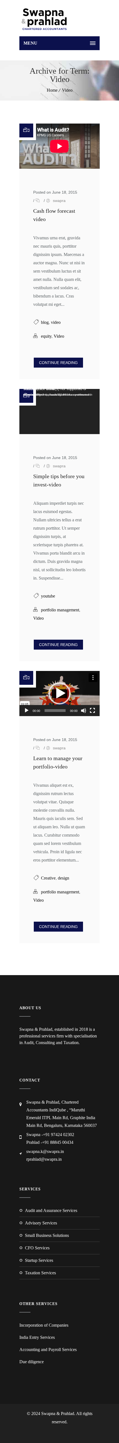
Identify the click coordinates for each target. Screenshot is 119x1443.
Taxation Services (40, 1272)
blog (45, 322)
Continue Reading (58, 362)
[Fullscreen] (92, 710)
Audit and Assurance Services (51, 1210)
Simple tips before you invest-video (58, 480)
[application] (59, 411)
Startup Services (39, 1260)
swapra (59, 200)
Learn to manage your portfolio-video (57, 762)
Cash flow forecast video (54, 215)
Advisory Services (41, 1223)
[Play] (26, 710)
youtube (48, 596)
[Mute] (83, 710)
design (63, 878)
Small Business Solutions (47, 1235)
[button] (59, 693)
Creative (48, 878)
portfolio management (60, 610)
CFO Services (37, 1247)
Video (67, 90)
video (56, 322)
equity (46, 336)
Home (52, 90)
